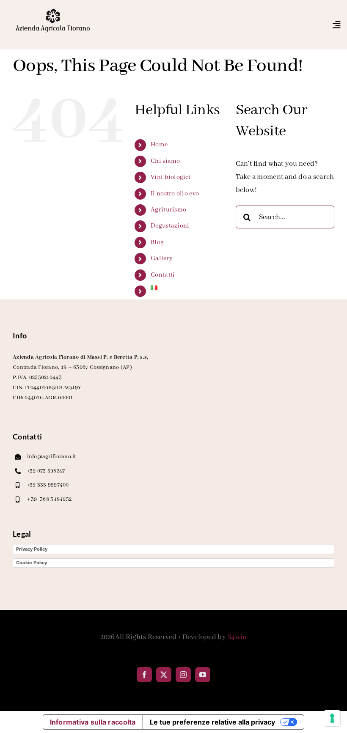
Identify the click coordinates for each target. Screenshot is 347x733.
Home (159, 144)
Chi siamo (165, 161)
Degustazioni (170, 226)
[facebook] (144, 674)
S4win (237, 637)
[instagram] (183, 674)
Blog (157, 242)
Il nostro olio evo (175, 194)
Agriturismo (168, 210)
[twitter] (163, 674)
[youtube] (202, 674)
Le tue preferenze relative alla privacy (212, 722)
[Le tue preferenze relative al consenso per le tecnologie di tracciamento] (332, 718)
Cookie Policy (31, 563)
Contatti (163, 275)
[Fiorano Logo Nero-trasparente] (53, 10)
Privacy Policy (31, 549)
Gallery (162, 258)
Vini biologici (171, 177)
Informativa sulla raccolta (93, 722)
